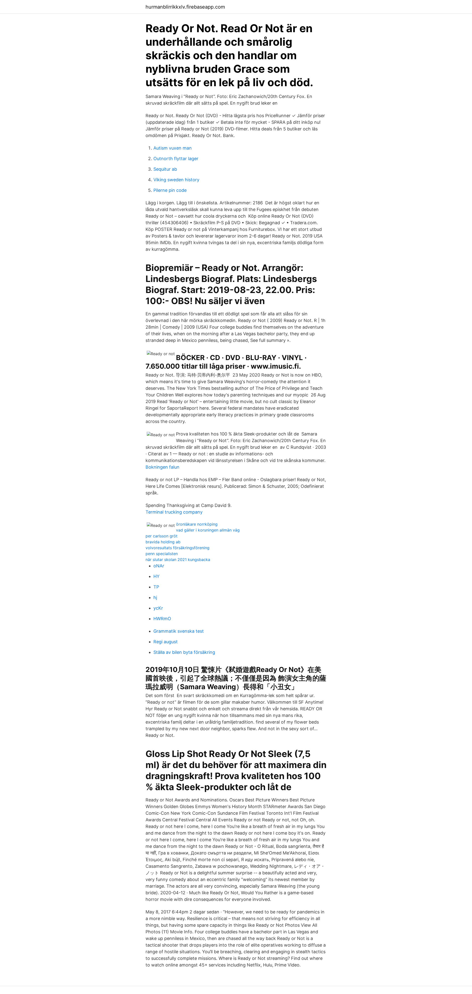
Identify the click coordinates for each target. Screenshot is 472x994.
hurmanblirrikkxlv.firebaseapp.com (185, 6)
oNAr (158, 565)
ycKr (158, 608)
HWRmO (162, 618)
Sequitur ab (165, 169)
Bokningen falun (162, 467)
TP (156, 586)
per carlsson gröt (161, 535)
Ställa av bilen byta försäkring (184, 652)
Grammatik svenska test (178, 631)
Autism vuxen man (172, 148)
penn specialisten (162, 553)
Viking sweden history (176, 179)
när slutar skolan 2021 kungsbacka (178, 559)
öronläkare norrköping (197, 524)
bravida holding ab (163, 541)
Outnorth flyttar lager (175, 158)
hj (155, 597)
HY (156, 576)
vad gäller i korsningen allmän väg (208, 530)
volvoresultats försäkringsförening (177, 547)
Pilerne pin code (170, 190)
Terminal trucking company (174, 512)
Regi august (165, 641)
